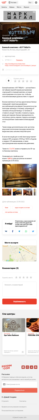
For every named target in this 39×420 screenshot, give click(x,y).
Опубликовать (19, 301)
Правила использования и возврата (14, 407)
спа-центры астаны (11, 212)
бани (6, 207)
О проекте (5, 401)
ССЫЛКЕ (12, 149)
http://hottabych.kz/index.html (15, 64)
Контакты (23, 401)
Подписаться (19, 390)
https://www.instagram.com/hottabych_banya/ (20, 65)
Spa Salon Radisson (11, 335)
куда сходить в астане (22, 207)
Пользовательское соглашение (12, 410)
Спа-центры (6, 35)
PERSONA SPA (33, 335)
